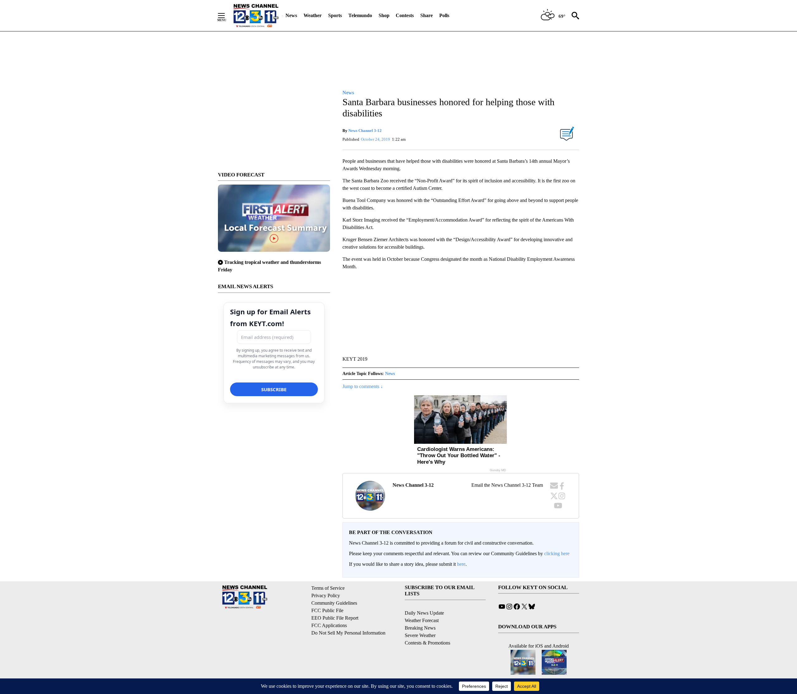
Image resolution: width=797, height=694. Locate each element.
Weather (313, 15)
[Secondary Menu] (226, 15)
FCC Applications (329, 625)
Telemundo (360, 15)
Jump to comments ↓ (362, 386)
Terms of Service (328, 588)
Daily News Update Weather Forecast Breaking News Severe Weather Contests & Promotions (427, 627)
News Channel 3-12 (365, 130)
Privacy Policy (325, 595)
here (461, 564)
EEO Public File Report (334, 618)
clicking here (556, 553)
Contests (405, 15)
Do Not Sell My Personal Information (348, 632)
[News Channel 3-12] (255, 15)
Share (426, 15)
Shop (384, 15)
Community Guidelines (334, 603)
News (291, 15)
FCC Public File (327, 610)
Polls (444, 15)
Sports (335, 15)
